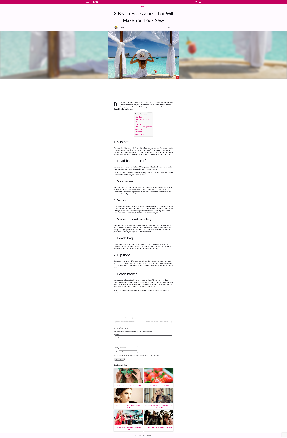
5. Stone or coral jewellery (143, 127)
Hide (149, 114)
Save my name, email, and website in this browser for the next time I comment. (137, 355)
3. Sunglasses (139, 122)
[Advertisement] (143, 89)
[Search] (196, 1)
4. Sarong (138, 124)
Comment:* (117, 334)
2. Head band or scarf (142, 119)
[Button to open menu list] (200, 2)
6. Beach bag (139, 129)
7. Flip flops (138, 132)
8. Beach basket (140, 134)
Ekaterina (122, 28)
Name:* (116, 348)
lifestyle (143, 6)
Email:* (116, 352)
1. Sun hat (138, 117)
